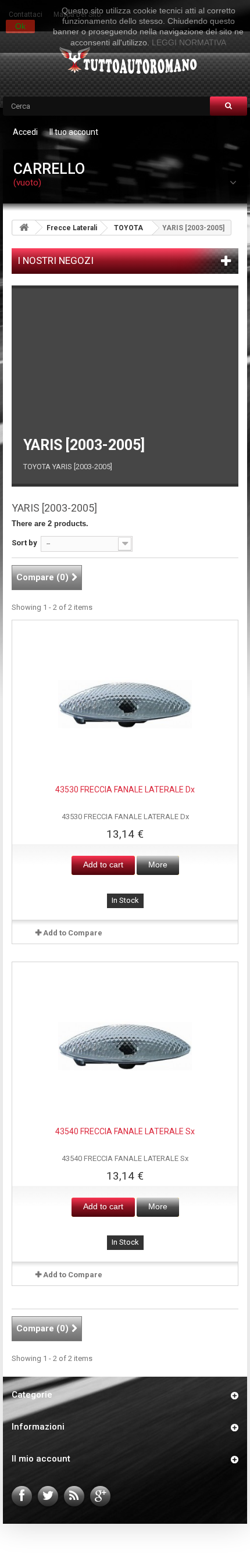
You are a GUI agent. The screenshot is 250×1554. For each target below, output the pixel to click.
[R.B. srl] (125, 61)
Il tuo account (73, 132)
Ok (20, 26)
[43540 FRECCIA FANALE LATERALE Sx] (125, 1046)
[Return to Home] (24, 227)
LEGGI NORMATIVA (189, 42)
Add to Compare (72, 932)
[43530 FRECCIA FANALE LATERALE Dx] (125, 704)
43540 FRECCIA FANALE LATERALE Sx (125, 1131)
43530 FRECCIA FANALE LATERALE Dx (125, 789)
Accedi (25, 132)
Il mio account (41, 1458)
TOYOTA (128, 228)
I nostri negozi (55, 260)
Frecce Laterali (72, 228)
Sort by (24, 542)
